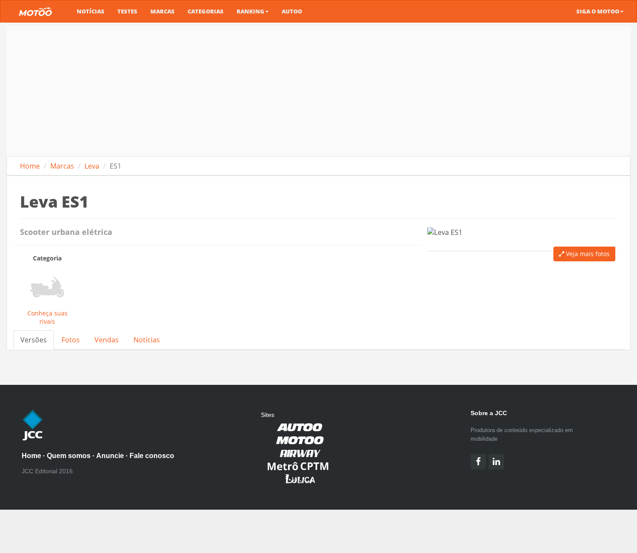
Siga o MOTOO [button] (597, 11)
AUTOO (292, 11)
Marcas (162, 11)
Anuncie (110, 455)
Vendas (106, 340)
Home (30, 166)
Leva (91, 166)
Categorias (206, 11)
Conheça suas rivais (47, 317)
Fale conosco (152, 455)
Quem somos (69, 455)
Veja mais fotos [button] (587, 254)
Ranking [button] (250, 11)
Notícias (90, 11)
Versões (33, 340)
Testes (127, 11)
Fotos (71, 340)
